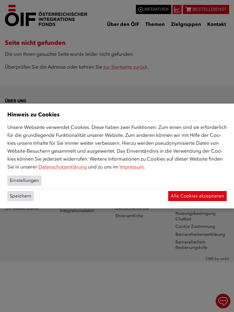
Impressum (131, 167)
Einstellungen (24, 180)
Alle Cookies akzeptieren (197, 196)
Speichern (20, 196)
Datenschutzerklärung (62, 167)
